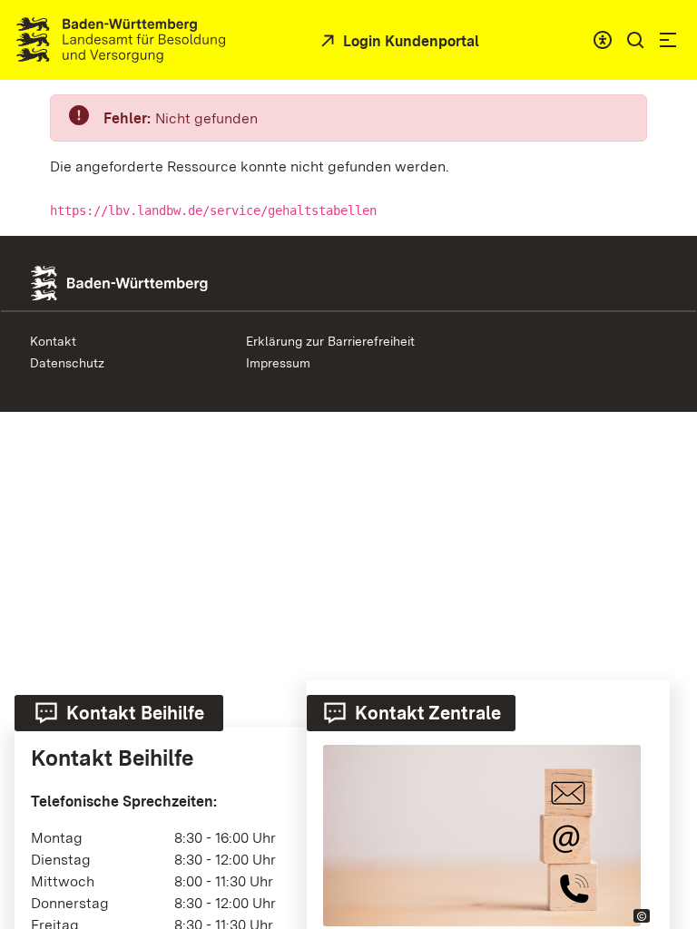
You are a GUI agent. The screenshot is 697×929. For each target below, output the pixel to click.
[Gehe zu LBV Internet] (121, 40)
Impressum (278, 363)
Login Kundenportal (409, 41)
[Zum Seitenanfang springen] (660, 752)
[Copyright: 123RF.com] (641, 916)
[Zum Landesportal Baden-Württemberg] (149, 281)
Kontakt (53, 341)
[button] (635, 40)
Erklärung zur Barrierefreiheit (330, 341)
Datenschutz (67, 363)
